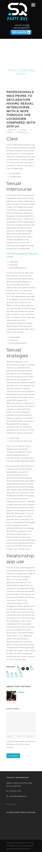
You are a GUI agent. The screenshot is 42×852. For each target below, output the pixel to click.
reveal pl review (23, 132)
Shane (24, 130)
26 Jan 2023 (12, 130)
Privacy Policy (11, 804)
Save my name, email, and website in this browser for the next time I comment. (20, 744)
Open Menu (33, 5)
